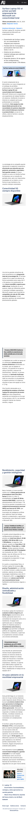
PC (11, 785)
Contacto (23, 806)
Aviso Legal (5, 806)
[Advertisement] (14, 133)
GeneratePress (14, 810)
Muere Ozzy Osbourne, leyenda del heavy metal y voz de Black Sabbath (13, 797)
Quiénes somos (14, 806)
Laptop (6, 785)
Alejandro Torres (12, 23)
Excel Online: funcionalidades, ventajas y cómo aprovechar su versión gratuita (13, 790)
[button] (18, 2)
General (19, 28)
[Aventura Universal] (3, 2)
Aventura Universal (8, 28)
